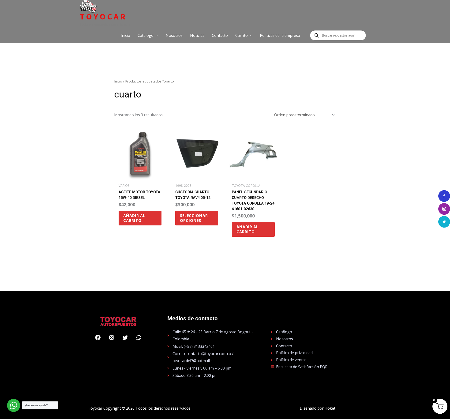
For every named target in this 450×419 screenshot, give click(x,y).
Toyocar (103, 16)
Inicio (118, 81)
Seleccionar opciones (194, 218)
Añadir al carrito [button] (134, 218)
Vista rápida (140, 176)
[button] (148, 35)
